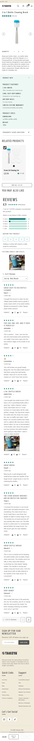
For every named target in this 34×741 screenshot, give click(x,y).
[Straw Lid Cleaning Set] (14, 156)
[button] (30, 34)
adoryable (7, 328)
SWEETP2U (8, 394)
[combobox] (17, 278)
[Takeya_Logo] (7, 6)
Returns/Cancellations (24, 689)
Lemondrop (8, 361)
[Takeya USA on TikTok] (15, 719)
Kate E (6, 293)
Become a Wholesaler (24, 703)
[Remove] (14, 52)
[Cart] (27, 6)
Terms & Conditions (7, 698)
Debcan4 (7, 593)
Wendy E (7, 548)
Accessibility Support (24, 679)
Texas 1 (6, 501)
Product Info (8, 78)
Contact (4, 692)
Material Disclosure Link (24, 706)
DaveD (6, 468)
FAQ (19, 682)
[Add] (23, 52)
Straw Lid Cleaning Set (11, 170)
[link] (16, 205)
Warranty (20, 695)
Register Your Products (24, 692)
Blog (3, 686)
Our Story (4, 679)
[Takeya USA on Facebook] (9, 719)
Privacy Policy (5, 695)
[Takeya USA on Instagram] (4, 719)
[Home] (9, 657)
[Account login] (23, 6)
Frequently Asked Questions (14, 132)
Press (3, 682)
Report (25, 312)
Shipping (20, 686)
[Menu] (32, 6)
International (5, 689)
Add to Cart (14, 736)
